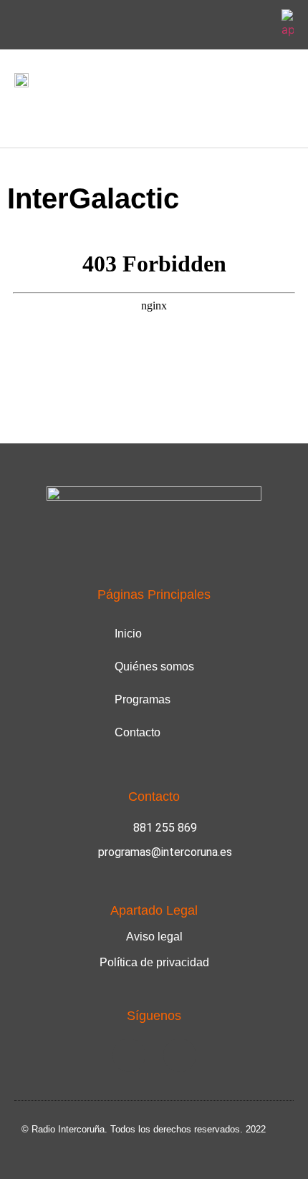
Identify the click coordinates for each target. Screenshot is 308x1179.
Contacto (137, 732)
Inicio (128, 633)
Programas (142, 699)
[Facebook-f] (224, 25)
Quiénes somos (154, 666)
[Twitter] (258, 25)
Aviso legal (154, 936)
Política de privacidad (154, 962)
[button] (24, 114)
